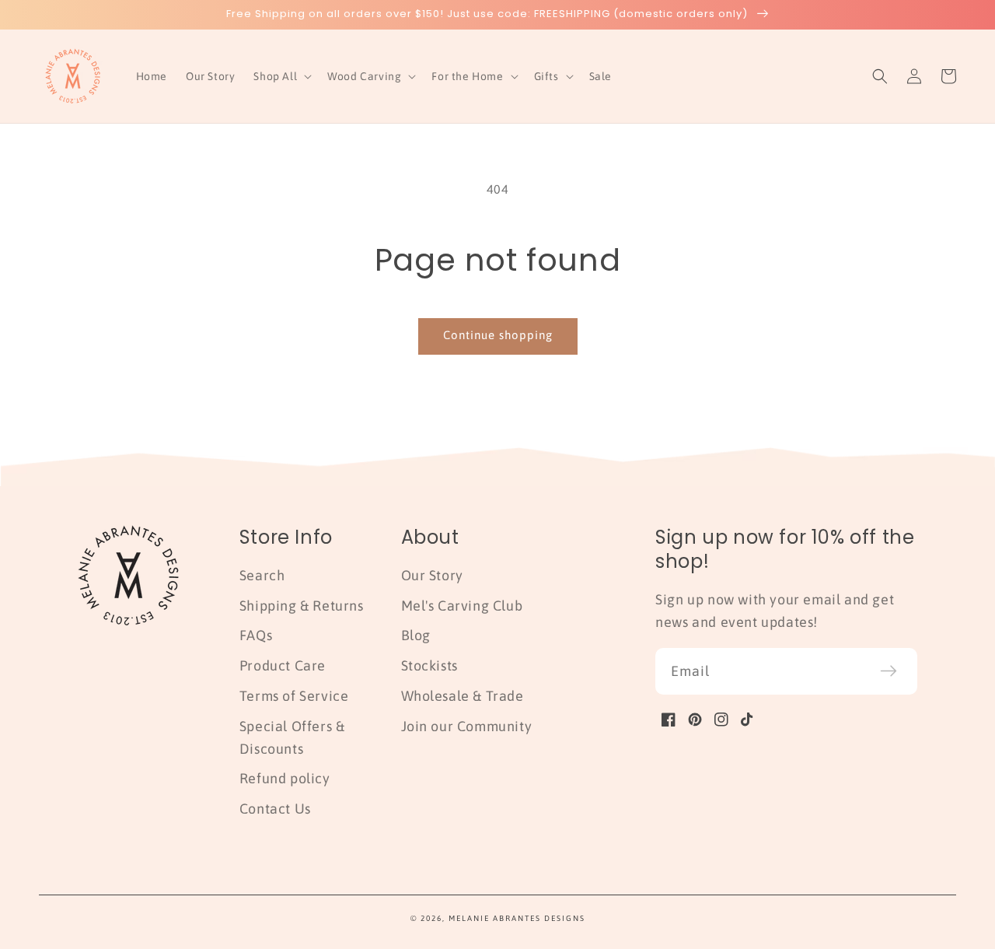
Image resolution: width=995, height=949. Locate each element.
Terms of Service (294, 696)
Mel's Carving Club (462, 605)
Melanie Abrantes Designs (517, 918)
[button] (281, 76)
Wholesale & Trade (462, 696)
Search (262, 575)
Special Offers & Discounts (292, 737)
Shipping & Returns (301, 605)
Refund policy (284, 778)
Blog (416, 635)
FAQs (255, 635)
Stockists (429, 665)
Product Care (282, 665)
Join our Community (466, 726)
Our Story (432, 575)
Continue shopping (498, 334)
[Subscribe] (888, 671)
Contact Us (275, 808)
